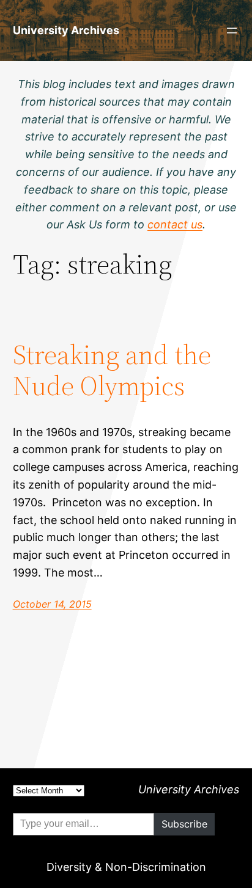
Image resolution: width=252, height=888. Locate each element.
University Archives (66, 30)
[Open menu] (231, 30)
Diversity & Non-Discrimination (126, 867)
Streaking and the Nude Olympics (112, 370)
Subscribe (184, 824)
